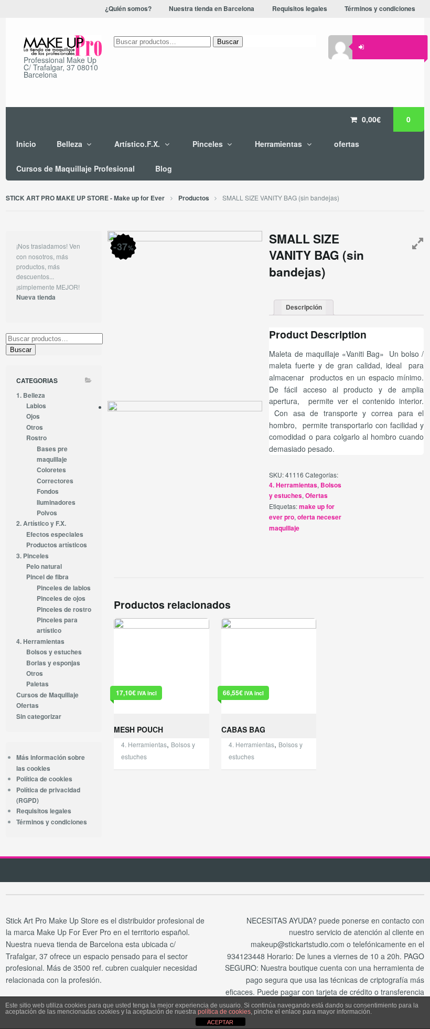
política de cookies (224, 1011)
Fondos (48, 491)
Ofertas (316, 495)
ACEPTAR (220, 1022)
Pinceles (207, 144)
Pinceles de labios (64, 588)
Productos (193, 198)
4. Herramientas (293, 485)
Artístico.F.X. (137, 144)
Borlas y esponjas (53, 663)
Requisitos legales (43, 811)
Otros (34, 427)
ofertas (346, 144)
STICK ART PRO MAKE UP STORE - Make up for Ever (85, 198)
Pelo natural (44, 566)
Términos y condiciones (51, 822)
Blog (163, 168)
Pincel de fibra (47, 576)
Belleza (69, 144)
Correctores (55, 480)
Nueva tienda (36, 297)
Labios (36, 405)
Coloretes (51, 469)
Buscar (228, 42)
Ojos (33, 416)
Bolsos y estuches (54, 652)
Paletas (37, 684)
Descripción (304, 307)
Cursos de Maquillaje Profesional (75, 168)
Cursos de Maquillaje (47, 695)
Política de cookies (44, 779)
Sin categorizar (38, 716)
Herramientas (278, 144)
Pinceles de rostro (64, 609)
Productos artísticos (56, 544)
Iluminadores (56, 502)
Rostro (36, 437)
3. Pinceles (32, 555)
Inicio (26, 144)
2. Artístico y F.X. (41, 523)
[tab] (304, 308)
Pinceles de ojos (61, 598)
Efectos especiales (54, 534)
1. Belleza (30, 395)
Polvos (47, 512)
